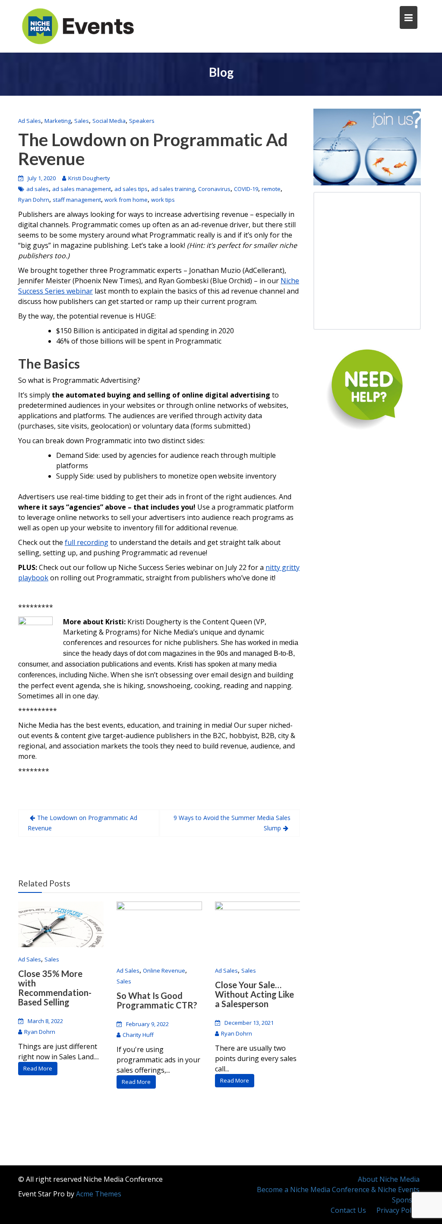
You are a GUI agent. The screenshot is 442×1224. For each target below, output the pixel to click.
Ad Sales (29, 121)
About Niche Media (389, 1179)
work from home (126, 199)
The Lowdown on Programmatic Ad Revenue (153, 149)
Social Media (109, 121)
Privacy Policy (398, 1210)
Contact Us (348, 1210)
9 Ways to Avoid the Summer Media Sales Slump (232, 823)
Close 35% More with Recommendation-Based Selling (55, 987)
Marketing (57, 121)
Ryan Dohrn (33, 199)
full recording (86, 542)
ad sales (37, 189)
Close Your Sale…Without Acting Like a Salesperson (254, 994)
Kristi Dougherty (89, 178)
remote (271, 189)
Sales (81, 121)
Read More (37, 1068)
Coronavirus (214, 189)
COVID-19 (246, 189)
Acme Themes (98, 1194)
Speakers (142, 121)
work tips (163, 199)
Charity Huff (138, 1035)
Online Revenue (164, 970)
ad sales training (173, 189)
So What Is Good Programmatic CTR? (157, 1000)
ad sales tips (131, 189)
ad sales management (81, 189)
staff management (77, 199)
